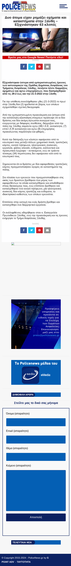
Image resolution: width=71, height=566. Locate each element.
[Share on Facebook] (23, 67)
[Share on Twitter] (31, 67)
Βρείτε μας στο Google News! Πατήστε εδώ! (35, 57)
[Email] (47, 67)
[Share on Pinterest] (39, 67)
